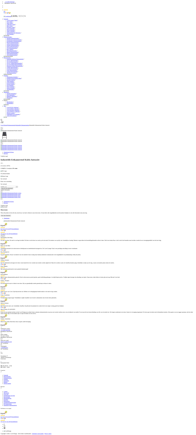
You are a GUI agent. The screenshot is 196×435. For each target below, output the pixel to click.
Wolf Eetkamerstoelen (12, 53)
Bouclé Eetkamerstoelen (13, 42)
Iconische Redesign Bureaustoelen (15, 59)
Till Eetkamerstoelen (12, 50)
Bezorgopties (7, 397)
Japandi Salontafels (11, 93)
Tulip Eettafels (10, 81)
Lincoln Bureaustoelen (12, 68)
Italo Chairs (10, 26)
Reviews (6, 153)
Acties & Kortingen (12, 115)
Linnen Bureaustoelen (12, 71)
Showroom (6, 393)
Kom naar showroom (5, 215)
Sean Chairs (10, 23)
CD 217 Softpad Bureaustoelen (14, 63)
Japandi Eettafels (11, 79)
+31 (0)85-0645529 (9, 2)
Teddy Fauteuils (11, 31)
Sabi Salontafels (11, 95)
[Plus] (17, 187)
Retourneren (7, 401)
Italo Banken (10, 102)
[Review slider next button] (4, 235)
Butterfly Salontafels (12, 96)
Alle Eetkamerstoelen (12, 55)
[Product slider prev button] (2, 128)
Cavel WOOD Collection (13, 110)
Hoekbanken (10, 103)
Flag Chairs (10, 21)
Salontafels (6, 92)
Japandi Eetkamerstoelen (13, 38)
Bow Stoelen (10, 49)
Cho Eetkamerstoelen (12, 48)
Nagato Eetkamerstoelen (13, 45)
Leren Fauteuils (11, 28)
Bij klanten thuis (8, 404)
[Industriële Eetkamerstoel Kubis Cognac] (11, 193)
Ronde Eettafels (11, 84)
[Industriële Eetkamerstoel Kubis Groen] (11, 194)
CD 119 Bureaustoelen (12, 61)
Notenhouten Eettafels (12, 77)
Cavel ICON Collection (13, 107)
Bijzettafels (9, 97)
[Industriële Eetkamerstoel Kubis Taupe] (11, 195)
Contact (5, 391)
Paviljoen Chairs (11, 27)
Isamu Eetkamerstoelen (12, 46)
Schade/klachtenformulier (10, 402)
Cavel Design (4, 125)
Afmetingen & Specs (9, 152)
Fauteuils (6, 19)
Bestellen (6, 399)
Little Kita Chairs (11, 24)
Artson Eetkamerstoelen (13, 44)
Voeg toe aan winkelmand (7, 188)
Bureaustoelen (7, 57)
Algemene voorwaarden (38, 433)
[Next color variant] (1, 199)
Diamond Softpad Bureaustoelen (15, 66)
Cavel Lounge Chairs (12, 20)
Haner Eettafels (10, 86)
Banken (5, 382)
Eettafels (6, 75)
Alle (5, 106)
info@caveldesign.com (6, 341)
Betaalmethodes (7, 398)
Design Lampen (11, 113)
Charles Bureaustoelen (12, 67)
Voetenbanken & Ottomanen (14, 32)
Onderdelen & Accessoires (13, 114)
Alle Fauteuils (10, 34)
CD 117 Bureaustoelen (12, 60)
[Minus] (5, 187)
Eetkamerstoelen (8, 37)
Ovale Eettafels (10, 82)
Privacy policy (48, 433)
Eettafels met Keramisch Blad (14, 78)
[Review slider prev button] (2, 236)
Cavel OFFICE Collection (13, 111)
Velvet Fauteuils (11, 30)
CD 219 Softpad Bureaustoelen (14, 64)
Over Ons (6, 394)
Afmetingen (6, 218)
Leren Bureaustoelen (12, 70)
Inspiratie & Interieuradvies (10, 405)
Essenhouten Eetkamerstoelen (14, 41)
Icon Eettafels (10, 85)
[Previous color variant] (1, 191)
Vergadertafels (10, 89)
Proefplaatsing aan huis (9, 395)
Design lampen (7, 383)
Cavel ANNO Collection (13, 108)
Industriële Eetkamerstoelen (22, 125)
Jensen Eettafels (11, 88)
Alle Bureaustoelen (11, 73)
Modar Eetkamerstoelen (13, 52)
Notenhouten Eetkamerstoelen (14, 39)
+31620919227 (4, 347)
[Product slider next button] (2, 143)
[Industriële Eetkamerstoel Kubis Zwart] (10, 197)
